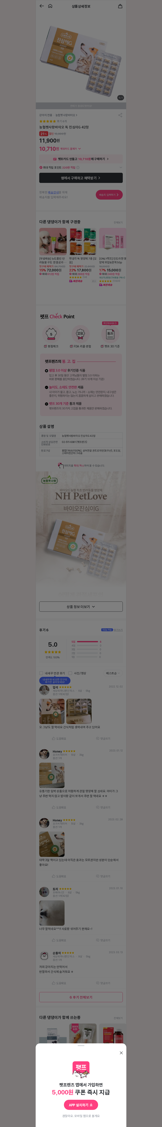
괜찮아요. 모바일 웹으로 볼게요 (81, 1116)
